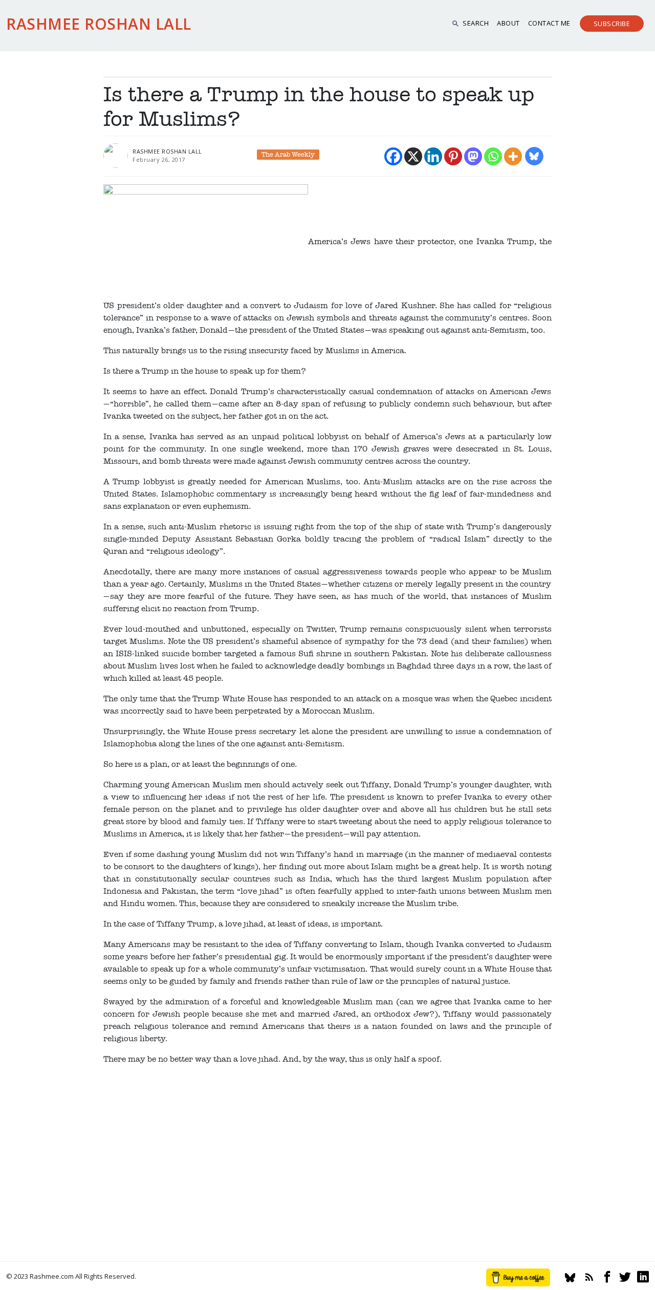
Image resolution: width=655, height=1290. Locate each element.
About (508, 23)
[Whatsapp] (493, 156)
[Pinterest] (453, 156)
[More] (513, 156)
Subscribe (612, 23)
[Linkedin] (433, 156)
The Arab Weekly (288, 154)
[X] (413, 156)
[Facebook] (393, 156)
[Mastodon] (473, 156)
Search (476, 23)
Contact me (549, 23)
